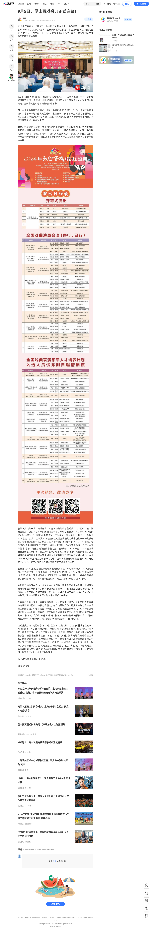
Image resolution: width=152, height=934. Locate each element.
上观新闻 (21, 716)
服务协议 (38, 917)
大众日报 (21, 752)
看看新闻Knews (23, 734)
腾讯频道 (86, 917)
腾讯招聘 (65, 917)
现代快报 (21, 842)
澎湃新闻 (21, 770)
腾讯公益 (72, 917)
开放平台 (51, 917)
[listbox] (55, 762)
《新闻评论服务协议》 (47, 849)
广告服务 (58, 917)
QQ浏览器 (79, 917)
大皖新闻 (21, 824)
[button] (128, 19)
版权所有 (58, 927)
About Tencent (29, 917)
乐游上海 (21, 788)
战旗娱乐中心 (22, 698)
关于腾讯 (20, 917)
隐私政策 (44, 917)
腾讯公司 (52, 927)
